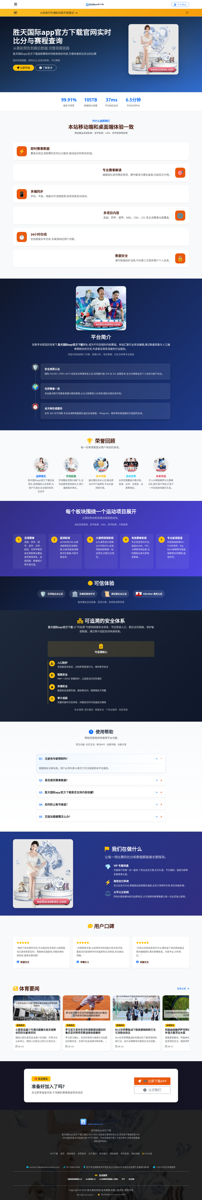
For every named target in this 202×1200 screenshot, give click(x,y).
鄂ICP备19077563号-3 (85, 1195)
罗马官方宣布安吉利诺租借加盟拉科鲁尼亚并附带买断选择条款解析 (85, 1031)
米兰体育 (131, 1179)
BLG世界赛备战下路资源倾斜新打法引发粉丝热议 (135, 1031)
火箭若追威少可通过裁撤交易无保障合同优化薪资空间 (35, 1031)
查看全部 (182, 988)
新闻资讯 (71, 1153)
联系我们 (103, 1153)
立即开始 (25, 67)
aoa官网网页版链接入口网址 (108, 1179)
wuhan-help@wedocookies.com (44, 1167)
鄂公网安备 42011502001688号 (113, 1194)
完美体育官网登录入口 (75, 1179)
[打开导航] (15, 4)
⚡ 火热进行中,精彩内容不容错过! (35, 12)
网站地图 (135, 1153)
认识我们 (154, 1090)
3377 (123, 1179)
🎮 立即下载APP (154, 1081)
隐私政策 (114, 1153)
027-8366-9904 (73, 1167)
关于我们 (93, 1153)
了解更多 (47, 67)
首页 (62, 1153)
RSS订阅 (148, 1153)
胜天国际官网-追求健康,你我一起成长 (106, 1189)
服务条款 (125, 1153)
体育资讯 (82, 1153)
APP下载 (54, 1153)
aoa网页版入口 (91, 1179)
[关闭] (187, 12)
